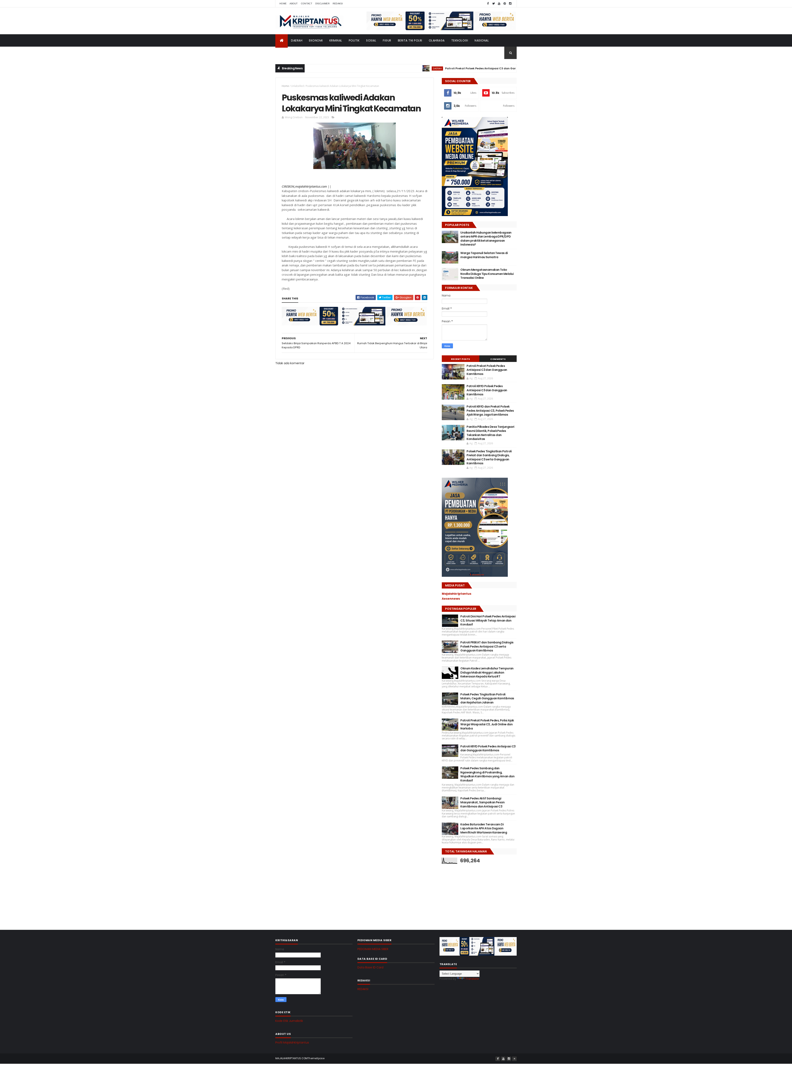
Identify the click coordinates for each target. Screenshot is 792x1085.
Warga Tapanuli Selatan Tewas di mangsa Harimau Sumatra (484, 255)
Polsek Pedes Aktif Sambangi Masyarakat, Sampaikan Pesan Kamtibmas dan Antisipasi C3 (482, 802)
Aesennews (451, 599)
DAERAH (296, 40)
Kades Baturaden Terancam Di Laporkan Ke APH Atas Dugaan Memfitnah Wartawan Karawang (483, 828)
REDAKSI (362, 989)
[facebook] (488, 3)
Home (282, 3)
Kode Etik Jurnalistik (289, 1021)
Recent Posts (460, 359)
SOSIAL (371, 40)
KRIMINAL (335, 40)
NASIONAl (482, 40)
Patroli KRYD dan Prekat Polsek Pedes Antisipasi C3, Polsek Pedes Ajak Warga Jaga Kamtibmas (490, 410)
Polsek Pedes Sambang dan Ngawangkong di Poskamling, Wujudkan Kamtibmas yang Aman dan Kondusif (487, 774)
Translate (472, 979)
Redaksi (338, 3)
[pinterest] (504, 3)
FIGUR (387, 40)
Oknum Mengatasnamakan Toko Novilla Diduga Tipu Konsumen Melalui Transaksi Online (487, 274)
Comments (498, 359)
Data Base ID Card (370, 967)
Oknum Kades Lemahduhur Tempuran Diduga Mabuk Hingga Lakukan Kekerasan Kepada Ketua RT (487, 672)
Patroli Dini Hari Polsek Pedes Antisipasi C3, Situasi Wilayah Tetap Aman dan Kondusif (487, 620)
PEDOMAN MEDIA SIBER (372, 949)
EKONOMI (316, 40)
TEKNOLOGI (459, 40)
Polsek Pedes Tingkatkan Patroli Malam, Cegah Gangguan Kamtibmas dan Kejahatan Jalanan (487, 698)
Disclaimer (322, 3)
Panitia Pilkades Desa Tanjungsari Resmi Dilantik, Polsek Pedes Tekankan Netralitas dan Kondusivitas (490, 433)
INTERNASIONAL (290, 53)
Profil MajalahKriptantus (292, 1042)
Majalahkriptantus (456, 594)
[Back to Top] (514, 1059)
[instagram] (510, 3)
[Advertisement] (473, 894)
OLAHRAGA (437, 40)
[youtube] (499, 3)
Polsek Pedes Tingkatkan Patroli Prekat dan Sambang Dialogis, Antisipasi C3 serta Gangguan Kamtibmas (489, 457)
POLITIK (354, 40)
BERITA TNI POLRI (410, 40)
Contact (306, 3)
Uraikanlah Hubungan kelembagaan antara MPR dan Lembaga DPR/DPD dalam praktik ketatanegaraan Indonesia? (486, 238)
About (294, 3)
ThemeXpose (316, 1058)
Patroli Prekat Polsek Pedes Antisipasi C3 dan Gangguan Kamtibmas (448, 68)
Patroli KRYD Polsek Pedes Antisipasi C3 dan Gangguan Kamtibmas (487, 390)
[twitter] (493, 3)
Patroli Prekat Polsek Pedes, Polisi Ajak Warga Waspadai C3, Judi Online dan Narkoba (487, 724)
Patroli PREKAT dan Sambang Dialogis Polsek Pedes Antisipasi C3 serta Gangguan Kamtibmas (486, 646)
